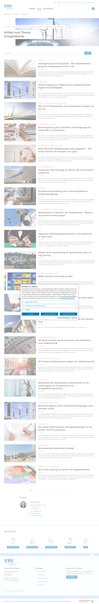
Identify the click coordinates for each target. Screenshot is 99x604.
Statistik (27, 309)
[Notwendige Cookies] (23, 302)
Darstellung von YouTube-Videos (35, 306)
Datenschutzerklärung (68, 298)
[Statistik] (23, 310)
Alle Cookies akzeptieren (68, 314)
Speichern (30, 314)
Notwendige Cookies (31, 302)
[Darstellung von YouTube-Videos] (23, 306)
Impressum (74, 317)
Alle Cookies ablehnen (49, 314)
